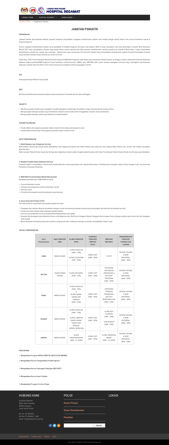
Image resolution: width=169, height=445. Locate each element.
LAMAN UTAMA (27, 17)
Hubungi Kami (24, 436)
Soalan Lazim (37, 436)
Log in (54, 436)
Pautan (46, 436)
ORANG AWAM (68, 18)
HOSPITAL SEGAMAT (48, 18)
